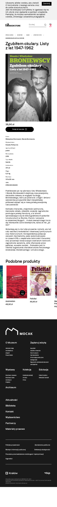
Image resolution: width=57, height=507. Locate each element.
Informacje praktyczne (36, 357)
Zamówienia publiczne (42, 445)
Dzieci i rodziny (43, 375)
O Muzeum (11, 342)
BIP (47, 473)
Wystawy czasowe (11, 375)
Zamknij (46, 3)
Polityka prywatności (13, 445)
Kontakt (10, 411)
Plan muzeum (34, 353)
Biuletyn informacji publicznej (16, 450)
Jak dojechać (33, 364)
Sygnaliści (9, 459)
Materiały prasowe (15, 429)
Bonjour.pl (24, 483)
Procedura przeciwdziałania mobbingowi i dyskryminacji (25, 454)
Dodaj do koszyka (18, 129)
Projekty (8, 382)
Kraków (12, 473)
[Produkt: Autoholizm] (16, 285)
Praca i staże (9, 355)
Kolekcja (27, 369)
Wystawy (10, 369)
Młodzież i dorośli (44, 377)
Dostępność (33, 360)
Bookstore (19, 35)
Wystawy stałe (10, 377)
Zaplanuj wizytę (38, 342)
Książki (27, 35)
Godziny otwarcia (35, 350)
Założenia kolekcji (28, 375)
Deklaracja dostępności (42, 450)
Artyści (25, 377)
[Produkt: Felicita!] (40, 284)
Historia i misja (10, 348)
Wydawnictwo (13, 417)
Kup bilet (32, 348)
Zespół (7, 353)
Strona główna (9, 35)
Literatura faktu (37, 35)
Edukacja (43, 369)
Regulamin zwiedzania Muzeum (39, 362)
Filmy (24, 380)
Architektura (9, 350)
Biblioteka (10, 405)
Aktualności (11, 400)
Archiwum (9, 380)
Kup (22, 294)
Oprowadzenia (34, 355)
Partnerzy (11, 423)
